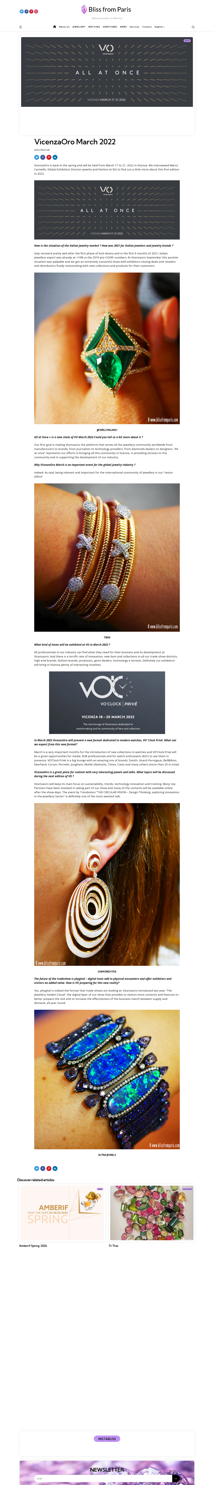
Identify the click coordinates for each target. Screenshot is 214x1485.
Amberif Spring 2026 (33, 1246)
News (187, 40)
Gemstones (187, 1189)
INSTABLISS (107, 1439)
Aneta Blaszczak (42, 149)
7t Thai (113, 1246)
